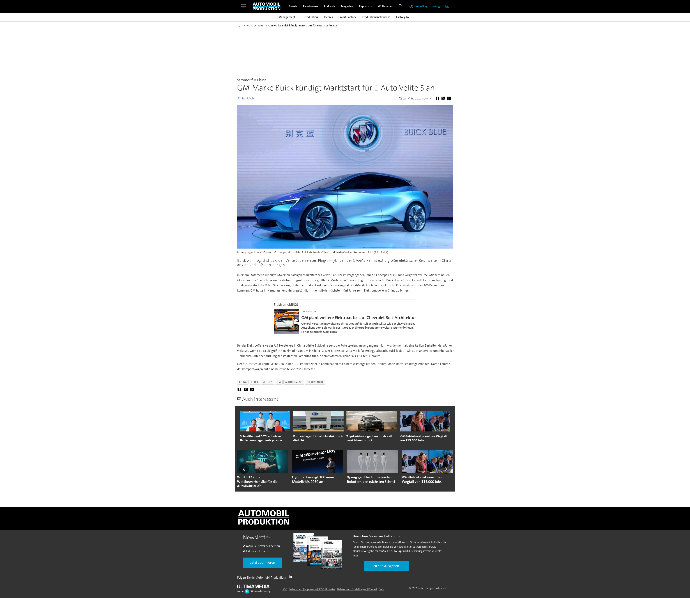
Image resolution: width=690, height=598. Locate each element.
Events (293, 6)
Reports (364, 6)
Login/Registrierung (427, 6)
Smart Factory (347, 17)
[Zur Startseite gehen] (266, 6)
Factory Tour (403, 17)
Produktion (311, 17)
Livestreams (310, 6)
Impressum (310, 589)
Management (287, 17)
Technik (328, 17)
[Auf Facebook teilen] (438, 98)
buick (254, 382)
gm (279, 382)
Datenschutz (296, 589)
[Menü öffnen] (243, 6)
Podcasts (329, 6)
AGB (284, 589)
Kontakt (372, 589)
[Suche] (400, 6)
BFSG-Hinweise (326, 589)
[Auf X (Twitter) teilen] (444, 98)
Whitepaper (385, 6)
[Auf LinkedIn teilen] (449, 98)
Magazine (347, 6)
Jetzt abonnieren (262, 562)
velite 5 (267, 382)
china (243, 382)
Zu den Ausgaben (386, 566)
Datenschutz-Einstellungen (352, 589)
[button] (244, 469)
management (293, 382)
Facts (381, 589)
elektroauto (315, 382)
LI (291, 577)
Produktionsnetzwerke (376, 17)
